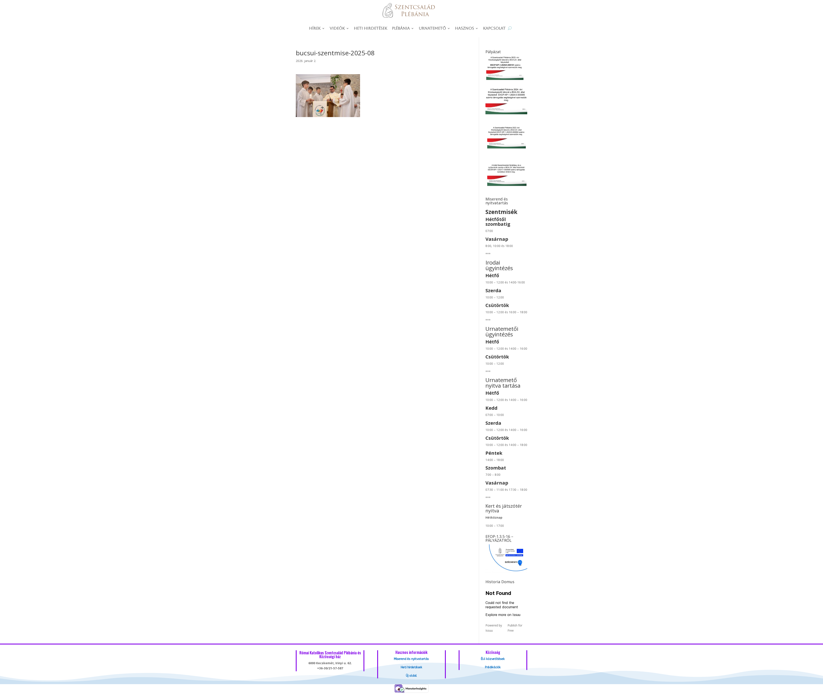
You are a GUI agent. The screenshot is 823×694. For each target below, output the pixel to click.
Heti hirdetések (370, 28)
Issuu (489, 630)
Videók (337, 28)
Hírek (315, 28)
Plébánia (401, 28)
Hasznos (464, 28)
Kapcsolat (494, 28)
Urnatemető (432, 28)
